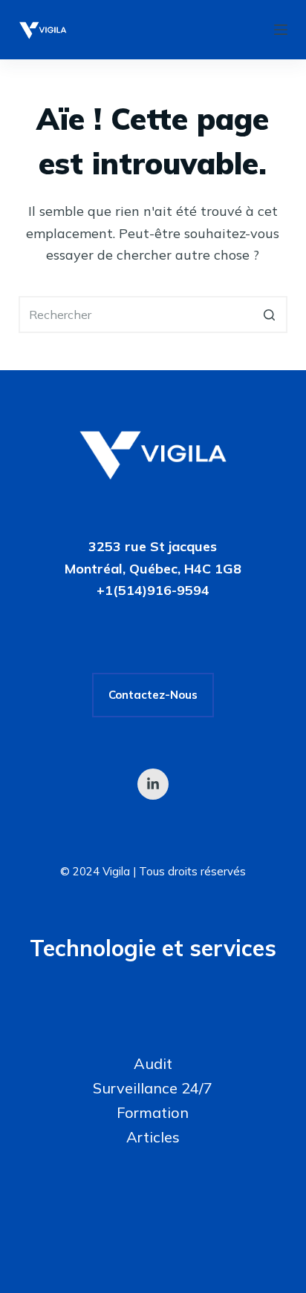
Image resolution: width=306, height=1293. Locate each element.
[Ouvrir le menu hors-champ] (280, 29)
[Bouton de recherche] (268, 314)
